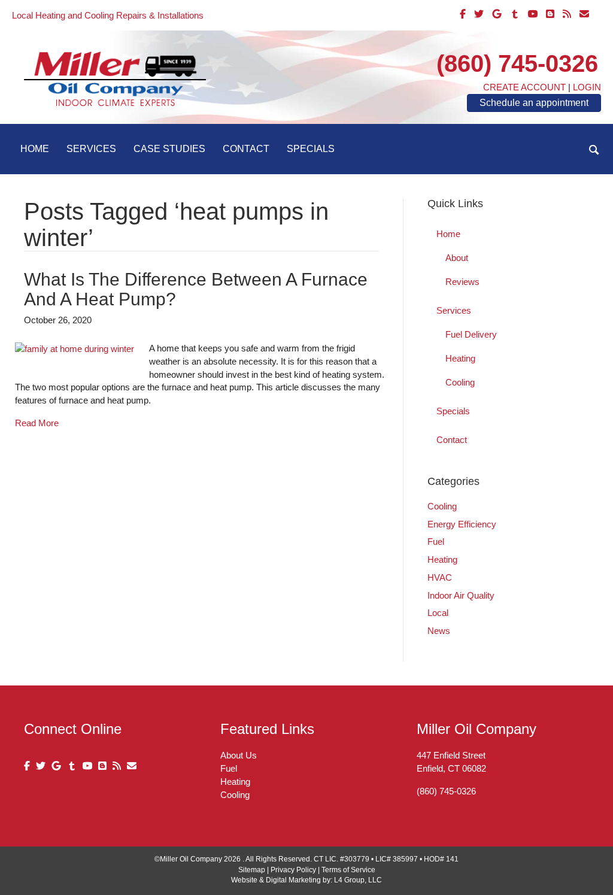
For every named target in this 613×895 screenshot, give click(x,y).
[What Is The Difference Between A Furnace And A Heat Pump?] (74, 348)
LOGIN (587, 87)
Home (34, 149)
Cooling (460, 382)
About (456, 258)
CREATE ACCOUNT (524, 87)
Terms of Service (348, 870)
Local (437, 613)
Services (91, 149)
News (438, 631)
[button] (594, 150)
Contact (246, 149)
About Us (238, 755)
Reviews (462, 282)
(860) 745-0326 (517, 63)
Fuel (435, 541)
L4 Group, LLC (358, 880)
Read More (37, 423)
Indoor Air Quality (460, 595)
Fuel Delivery (471, 334)
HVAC (439, 577)
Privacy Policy (293, 870)
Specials (311, 149)
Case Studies (169, 149)
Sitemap (251, 870)
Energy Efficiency (461, 524)
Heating (460, 358)
